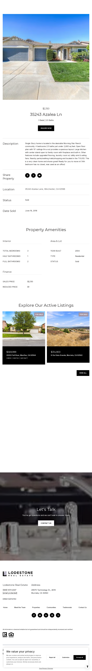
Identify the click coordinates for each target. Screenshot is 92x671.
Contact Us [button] (46, 523)
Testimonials (67, 607)
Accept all (79, 657)
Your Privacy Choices (46, 668)
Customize (65, 657)
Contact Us (83, 607)
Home (5, 607)
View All (83, 373)
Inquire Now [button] (46, 128)
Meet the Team (19, 607)
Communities (51, 607)
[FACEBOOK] (34, 615)
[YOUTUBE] (40, 615)
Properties (36, 607)
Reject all (52, 657)
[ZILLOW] (52, 615)
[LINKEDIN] (46, 615)
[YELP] (58, 615)
